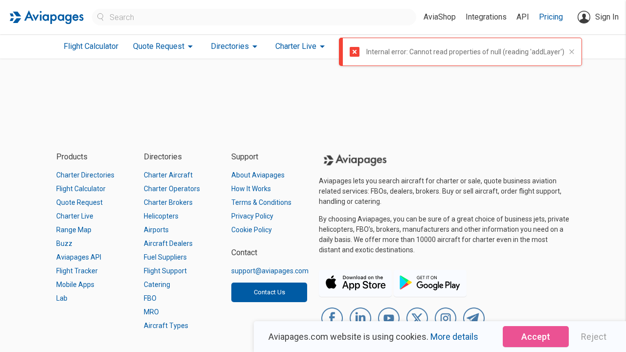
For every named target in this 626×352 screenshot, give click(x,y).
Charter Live (74, 216)
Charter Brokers (168, 202)
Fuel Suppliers (165, 257)
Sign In (607, 17)
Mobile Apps (75, 284)
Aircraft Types (166, 326)
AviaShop (440, 17)
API (522, 17)
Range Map (73, 230)
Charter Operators (172, 189)
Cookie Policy (251, 230)
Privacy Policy (252, 216)
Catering (157, 284)
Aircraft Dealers (168, 243)
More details (454, 336)
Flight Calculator (91, 46)
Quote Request (79, 202)
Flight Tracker (77, 271)
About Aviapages (258, 175)
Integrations (486, 17)
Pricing (551, 17)
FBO (150, 298)
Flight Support (165, 271)
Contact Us (269, 292)
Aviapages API (78, 257)
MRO (151, 312)
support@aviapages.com (270, 271)
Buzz (64, 243)
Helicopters (161, 216)
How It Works (251, 189)
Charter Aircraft (168, 175)
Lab (61, 298)
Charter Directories (85, 175)
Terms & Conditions (261, 202)
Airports (156, 230)
